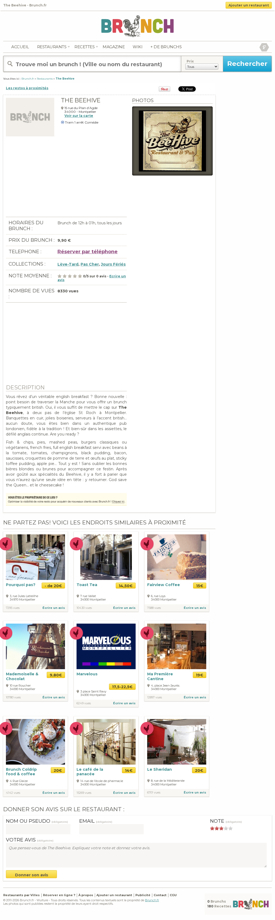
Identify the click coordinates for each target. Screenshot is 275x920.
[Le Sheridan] (176, 741)
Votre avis (29, 840)
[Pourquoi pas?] (35, 557)
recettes (84, 46)
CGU (173, 895)
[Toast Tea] (106, 557)
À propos (85, 895)
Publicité (142, 895)
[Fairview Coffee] (176, 557)
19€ (199, 675)
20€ (58, 770)
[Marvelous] (106, 646)
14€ (129, 770)
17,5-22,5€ (122, 686)
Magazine (114, 46)
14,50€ (126, 585)
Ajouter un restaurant (249, 5)
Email (95, 821)
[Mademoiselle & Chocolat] (35, 646)
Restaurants (52, 46)
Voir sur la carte (78, 116)
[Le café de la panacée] (106, 741)
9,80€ (56, 675)
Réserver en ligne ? (59, 895)
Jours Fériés (113, 264)
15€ (199, 585)
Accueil (20, 46)
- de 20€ (53, 585)
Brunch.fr (152, 900)
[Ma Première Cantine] (176, 646)
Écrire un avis (53, 608)
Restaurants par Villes (21, 895)
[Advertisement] (66, 179)
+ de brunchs (166, 46)
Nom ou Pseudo (37, 821)
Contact (160, 895)
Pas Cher (90, 264)
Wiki (137, 46)
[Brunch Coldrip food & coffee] (35, 742)
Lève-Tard (67, 264)
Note (226, 821)
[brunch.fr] (137, 26)
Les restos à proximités (27, 88)
